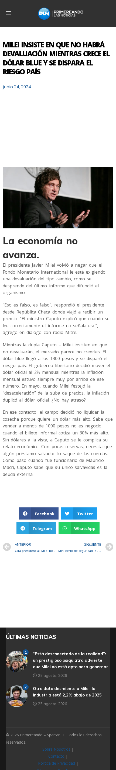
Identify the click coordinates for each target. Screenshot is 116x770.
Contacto (56, 756)
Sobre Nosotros (56, 749)
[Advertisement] (58, 130)
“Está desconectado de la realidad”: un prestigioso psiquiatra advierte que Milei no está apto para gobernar (70, 660)
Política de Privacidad (56, 763)
